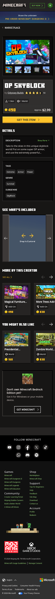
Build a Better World (12, 503)
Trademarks (19, 589)
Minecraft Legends (11, 485)
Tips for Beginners (37, 487)
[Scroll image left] (5, 238)
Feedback (33, 493)
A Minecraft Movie (11, 507)
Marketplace (12, 27)
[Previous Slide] (43, 277)
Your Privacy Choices (31, 593)
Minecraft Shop (36, 479)
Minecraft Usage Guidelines (15, 563)
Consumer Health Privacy (30, 586)
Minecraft (8, 475)
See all (6, 277)
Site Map (33, 497)
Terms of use (7, 589)
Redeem (33, 515)
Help (31, 490)
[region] (27, 238)
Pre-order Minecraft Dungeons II (26, 18)
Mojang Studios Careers (13, 500)
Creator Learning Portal (13, 497)
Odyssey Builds (16, 92)
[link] (9, 447)
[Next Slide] (51, 277)
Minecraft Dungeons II (13, 479)
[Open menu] (50, 5)
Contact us (34, 503)
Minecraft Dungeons (12, 482)
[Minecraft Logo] (14, 5)
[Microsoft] (47, 580)
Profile (32, 512)
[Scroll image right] (49, 238)
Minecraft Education (12, 489)
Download (34, 500)
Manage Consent (35, 563)
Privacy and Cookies (10, 586)
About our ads (32, 589)
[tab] (9, 69)
